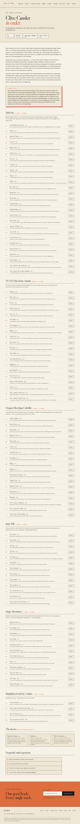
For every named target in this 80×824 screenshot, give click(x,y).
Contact (74, 3)
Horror (43, 3)
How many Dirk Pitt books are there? (18, 764)
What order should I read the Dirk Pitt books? (21, 759)
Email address (46, 790)
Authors (49, 3)
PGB (7, 810)
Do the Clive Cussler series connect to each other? (22, 768)
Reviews (56, 3)
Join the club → (68, 793)
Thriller (20, 3)
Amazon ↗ (71, 125)
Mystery (27, 3)
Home (7, 12)
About (68, 3)
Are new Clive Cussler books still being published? (22, 772)
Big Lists (62, 3)
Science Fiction (35, 3)
